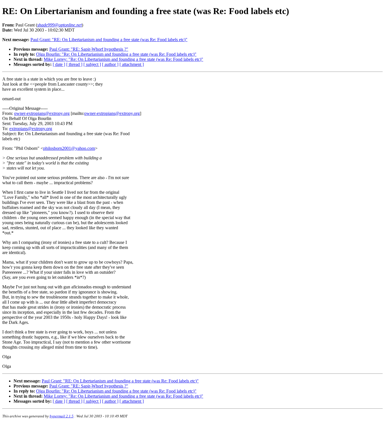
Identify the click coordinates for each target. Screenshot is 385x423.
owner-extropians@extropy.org (42, 113)
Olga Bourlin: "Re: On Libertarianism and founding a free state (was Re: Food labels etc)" (116, 54)
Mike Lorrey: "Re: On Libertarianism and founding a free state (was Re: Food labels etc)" (123, 59)
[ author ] (110, 64)
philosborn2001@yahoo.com (69, 148)
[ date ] (59, 64)
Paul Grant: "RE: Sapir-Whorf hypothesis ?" (88, 49)
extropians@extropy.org (30, 128)
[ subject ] (92, 64)
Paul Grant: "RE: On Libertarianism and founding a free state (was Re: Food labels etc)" (108, 39)
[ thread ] (74, 64)
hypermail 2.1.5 (62, 416)
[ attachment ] (132, 64)
